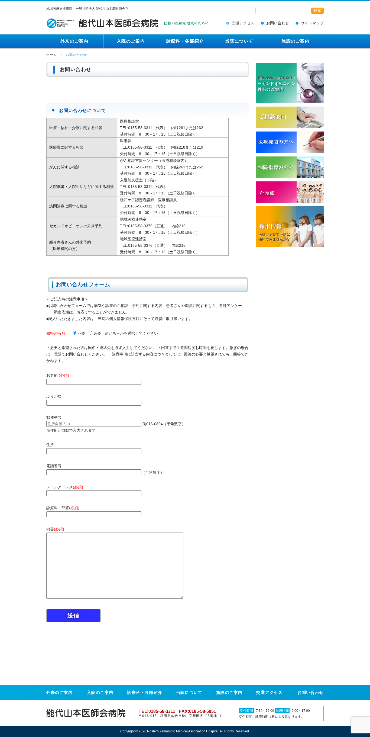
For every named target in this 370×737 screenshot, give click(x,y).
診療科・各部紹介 (185, 41)
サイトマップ (312, 23)
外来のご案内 (74, 41)
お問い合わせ (277, 23)
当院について (239, 41)
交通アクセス (243, 23)
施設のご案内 (295, 41)
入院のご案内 (131, 41)
